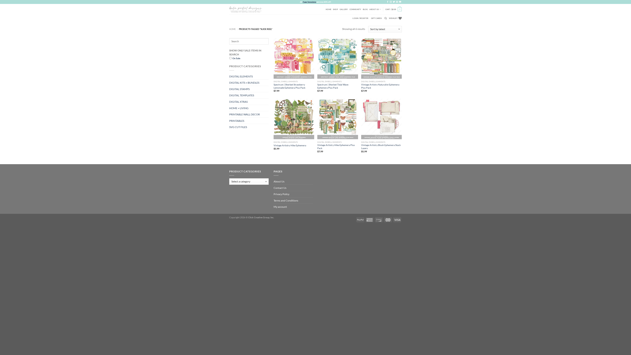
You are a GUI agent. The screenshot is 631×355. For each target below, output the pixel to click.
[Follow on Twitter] (394, 2)
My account (280, 206)
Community (355, 9)
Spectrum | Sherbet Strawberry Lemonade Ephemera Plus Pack (289, 86)
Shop (335, 9)
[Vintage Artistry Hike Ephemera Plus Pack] (337, 119)
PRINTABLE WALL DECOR (244, 114)
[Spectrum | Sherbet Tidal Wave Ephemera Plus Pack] (337, 58)
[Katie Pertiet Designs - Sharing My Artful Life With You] (245, 9)
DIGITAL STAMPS (239, 89)
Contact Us (280, 187)
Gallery (344, 9)
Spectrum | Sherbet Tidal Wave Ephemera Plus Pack (332, 86)
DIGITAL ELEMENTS (241, 76)
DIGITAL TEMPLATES (241, 95)
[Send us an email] (397, 2)
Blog (365, 9)
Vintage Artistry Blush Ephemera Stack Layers (381, 147)
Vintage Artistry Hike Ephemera (290, 145)
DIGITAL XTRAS (238, 101)
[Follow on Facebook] (388, 2)
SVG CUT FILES (238, 127)
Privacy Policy (281, 194)
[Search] (386, 18)
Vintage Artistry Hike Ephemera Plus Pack (336, 147)
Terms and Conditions (286, 200)
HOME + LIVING (238, 108)
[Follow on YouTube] (400, 2)
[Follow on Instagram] (391, 2)
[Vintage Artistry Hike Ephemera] (294, 119)
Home (328, 9)
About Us (374, 9)
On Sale (236, 58)
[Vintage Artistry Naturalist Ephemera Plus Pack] (381, 58)
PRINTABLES (236, 120)
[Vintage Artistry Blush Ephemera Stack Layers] (381, 119)
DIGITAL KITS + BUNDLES (244, 82)
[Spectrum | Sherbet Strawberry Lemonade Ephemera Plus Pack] (294, 58)
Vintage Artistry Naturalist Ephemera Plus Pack (380, 86)
